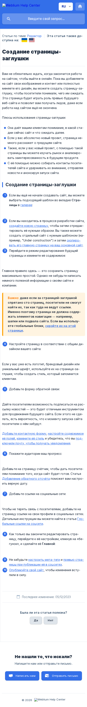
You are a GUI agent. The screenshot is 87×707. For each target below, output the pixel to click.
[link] (24, 40)
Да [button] (36, 620)
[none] (21, 6)
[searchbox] (43, 18)
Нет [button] (50, 620)
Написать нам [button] (25, 675)
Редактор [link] (34, 36)
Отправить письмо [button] (65, 675)
